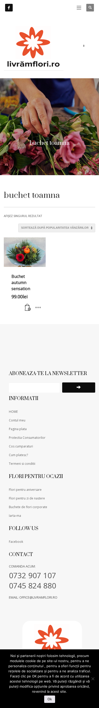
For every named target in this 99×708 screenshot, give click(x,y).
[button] (28, 307)
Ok (49, 699)
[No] (92, 678)
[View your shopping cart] (87, 47)
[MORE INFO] (38, 307)
